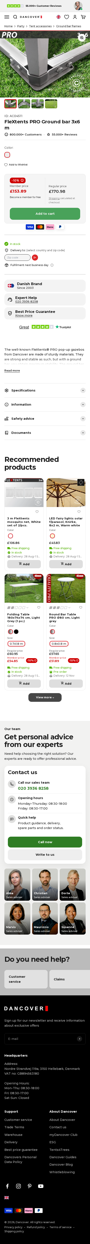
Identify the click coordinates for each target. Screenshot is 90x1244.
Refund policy (36, 1227)
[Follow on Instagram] (18, 1186)
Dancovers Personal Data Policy (20, 1159)
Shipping (54, 198)
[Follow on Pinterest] (30, 1186)
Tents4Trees (59, 1150)
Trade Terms (14, 1127)
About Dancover (62, 1120)
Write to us (45, 855)
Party (20, 26)
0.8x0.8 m (59, 643)
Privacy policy (13, 1227)
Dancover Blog (61, 1164)
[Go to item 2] (24, 103)
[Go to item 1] (10, 103)
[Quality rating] (18, 607)
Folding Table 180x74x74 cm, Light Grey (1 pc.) (23, 618)
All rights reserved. (42, 1222)
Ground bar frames (68, 26)
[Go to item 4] (51, 103)
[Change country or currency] (58, 17)
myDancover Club (63, 1135)
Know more (24, 315)
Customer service (18, 1120)
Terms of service (60, 1227)
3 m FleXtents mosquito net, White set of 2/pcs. (24, 522)
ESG (52, 1142)
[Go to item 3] (37, 103)
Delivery (10, 1142)
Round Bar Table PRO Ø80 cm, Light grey (64, 618)
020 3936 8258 (26, 301)
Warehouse (13, 1135)
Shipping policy (14, 1231)
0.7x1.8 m (16, 643)
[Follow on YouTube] (41, 1186)
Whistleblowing (62, 1172)
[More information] (52, 265)
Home (8, 26)
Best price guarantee (21, 1150)
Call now (45, 842)
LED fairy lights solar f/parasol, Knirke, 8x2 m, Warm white (66, 522)
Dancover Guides (62, 1157)
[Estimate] (35, 257)
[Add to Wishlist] (37, 511)
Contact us (57, 1127)
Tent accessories (40, 26)
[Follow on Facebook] (7, 1186)
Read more (12, 370)
